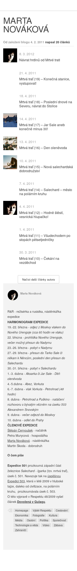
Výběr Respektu (42, 510)
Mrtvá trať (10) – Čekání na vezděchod (39, 260)
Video (46, 525)
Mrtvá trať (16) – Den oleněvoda (43, 147)
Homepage (21, 510)
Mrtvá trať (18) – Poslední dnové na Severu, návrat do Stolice (45, 103)
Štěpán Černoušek (20, 430)
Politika (44, 520)
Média (18, 520)
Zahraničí (20, 530)
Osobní (31, 520)
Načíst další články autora (38, 279)
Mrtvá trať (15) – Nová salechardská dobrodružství (46, 168)
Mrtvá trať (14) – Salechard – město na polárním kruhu (45, 191)
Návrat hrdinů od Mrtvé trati (39, 59)
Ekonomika (21, 515)
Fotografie (38, 515)
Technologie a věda (26, 525)
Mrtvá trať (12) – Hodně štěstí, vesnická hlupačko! (41, 214)
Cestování (62, 510)
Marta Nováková (30, 293)
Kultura (53, 515)
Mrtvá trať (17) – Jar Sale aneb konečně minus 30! (42, 126)
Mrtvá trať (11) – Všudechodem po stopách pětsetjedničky (44, 237)
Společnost (59, 520)
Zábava (58, 525)
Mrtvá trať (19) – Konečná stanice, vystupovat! (44, 80)
